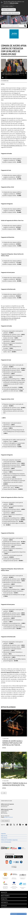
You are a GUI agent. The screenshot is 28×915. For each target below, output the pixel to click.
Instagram (11, 825)
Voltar (4, 793)
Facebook (17, 825)
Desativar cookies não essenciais (10, 13)
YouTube (23, 825)
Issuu (20, 825)
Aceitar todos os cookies (8, 9)
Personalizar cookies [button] (7, 6)
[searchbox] (14, 26)
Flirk (26, 825)
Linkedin (7, 825)
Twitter (14, 825)
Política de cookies (14, 3)
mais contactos (5, 820)
